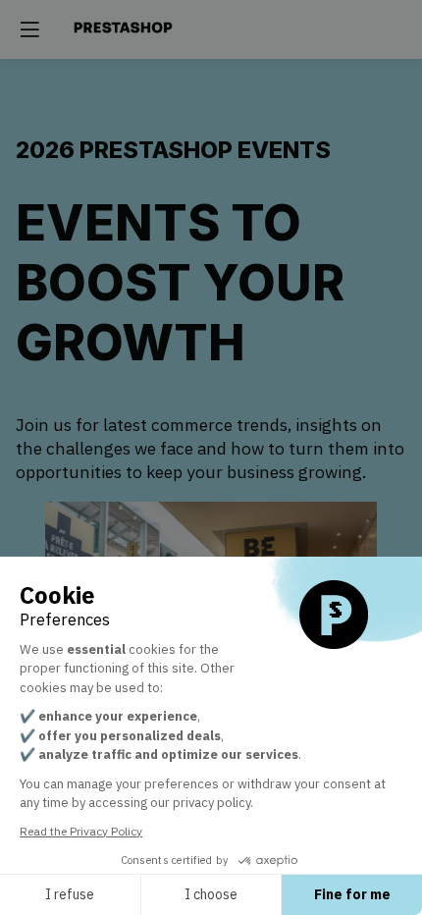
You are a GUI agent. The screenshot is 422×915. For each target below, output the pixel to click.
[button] (29, 29)
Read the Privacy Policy (81, 831)
